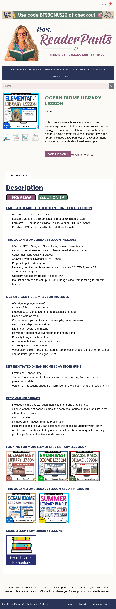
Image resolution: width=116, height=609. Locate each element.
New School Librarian (25, 69)
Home (69, 604)
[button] (33, 99)
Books (70, 69)
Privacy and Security (101, 604)
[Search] (111, 86)
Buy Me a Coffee (58, 76)
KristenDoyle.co (40, 604)
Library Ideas (52, 69)
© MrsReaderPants (11, 604)
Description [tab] (17, 175)
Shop (83, 69)
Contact (97, 69)
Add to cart (58, 153)
